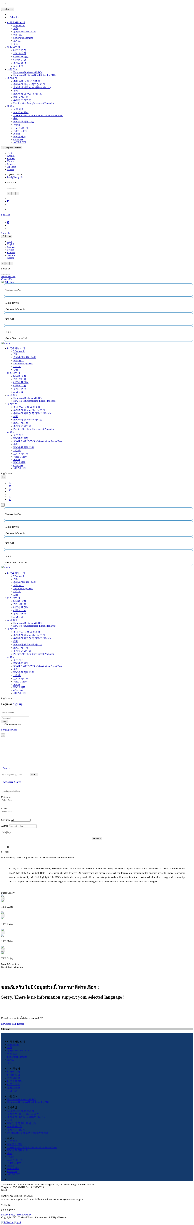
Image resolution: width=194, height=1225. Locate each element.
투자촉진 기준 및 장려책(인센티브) (32, 87)
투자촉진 (12, 78)
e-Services (18, 139)
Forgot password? (9, 729)
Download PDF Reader (12, 1023)
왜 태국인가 (13, 47)
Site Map (5, 214)
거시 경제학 (19, 53)
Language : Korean (12, 148)
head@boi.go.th (15, 177)
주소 (15, 44)
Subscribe (14, 17)
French (10, 161)
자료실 (11, 106)
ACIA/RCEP (19, 142)
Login (4, 721)
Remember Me (14, 724)
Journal (16, 133)
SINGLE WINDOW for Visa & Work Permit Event (38, 115)
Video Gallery (20, 131)
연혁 (15, 28)
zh (10, 494)
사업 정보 (12, 69)
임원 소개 (18, 34)
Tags (3, 832)
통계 (15, 118)
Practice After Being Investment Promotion (33, 103)
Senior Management (23, 38)
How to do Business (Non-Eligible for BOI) (34, 75)
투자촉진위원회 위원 (24, 31)
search (34, 774)
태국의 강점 (19, 50)
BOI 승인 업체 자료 (23, 121)
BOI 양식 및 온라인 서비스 (27, 94)
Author (4, 826)
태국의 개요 (19, 59)
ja (9, 496)
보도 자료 (18, 109)
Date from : (6, 797)
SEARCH (97, 838)
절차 (15, 90)
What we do (19, 25)
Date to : (5, 808)
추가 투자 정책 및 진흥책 (26, 81)
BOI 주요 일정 (20, 112)
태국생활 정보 (20, 56)
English (11, 155)
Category (5, 820)
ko (10, 499)
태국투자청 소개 (16, 22)
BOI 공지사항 (20, 97)
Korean (10, 169)
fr (9, 491)
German (11, 158)
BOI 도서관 (19, 136)
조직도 (17, 40)
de (10, 488)
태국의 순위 (13, 1075)
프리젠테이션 (20, 128)
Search (6, 768)
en (10, 486)
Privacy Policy (8, 1214)
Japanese (11, 166)
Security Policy (24, 1214)
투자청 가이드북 (22, 100)
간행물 (17, 124)
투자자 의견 (19, 63)
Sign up (18, 703)
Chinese (11, 164)
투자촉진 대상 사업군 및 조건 (29, 84)
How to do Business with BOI (27, 72)
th (10, 483)
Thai (9, 153)
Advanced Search (12, 782)
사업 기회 (18, 66)
